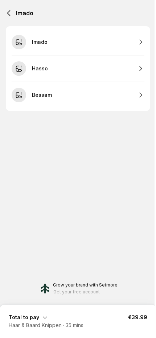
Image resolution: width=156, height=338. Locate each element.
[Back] (8, 13)
